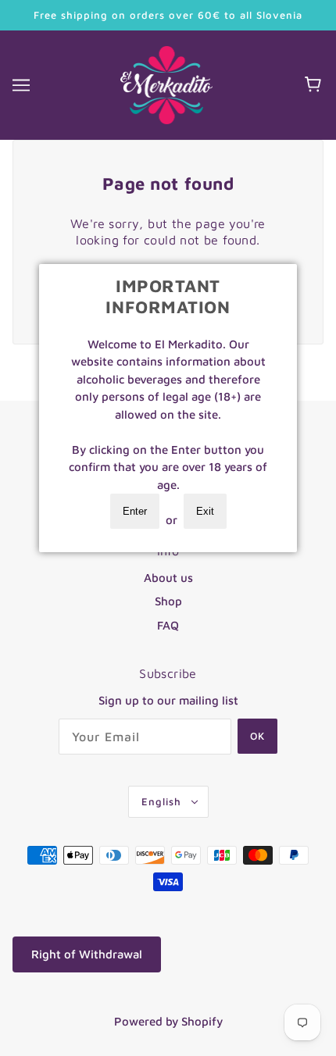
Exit (205, 511)
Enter (135, 511)
